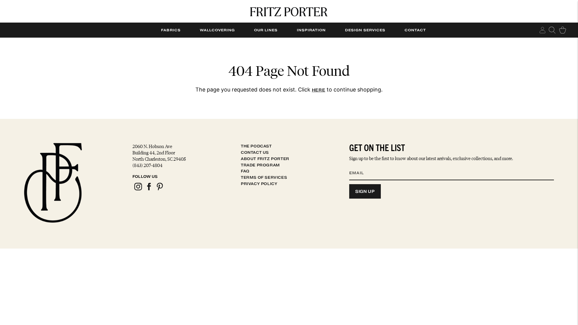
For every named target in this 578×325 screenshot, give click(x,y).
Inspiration (311, 30)
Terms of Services (264, 177)
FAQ (245, 171)
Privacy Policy (259, 183)
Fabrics (171, 30)
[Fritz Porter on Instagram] (138, 189)
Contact (415, 30)
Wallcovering (217, 30)
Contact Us (255, 152)
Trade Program (260, 165)
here (318, 90)
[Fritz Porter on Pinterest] (159, 189)
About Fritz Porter (265, 158)
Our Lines (266, 30)
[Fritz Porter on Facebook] (148, 189)
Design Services (365, 30)
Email (360, 165)
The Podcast (256, 146)
